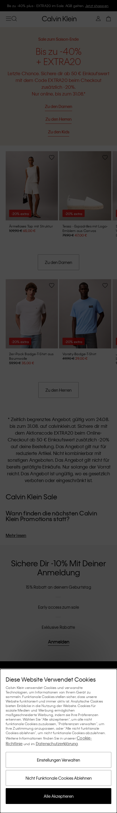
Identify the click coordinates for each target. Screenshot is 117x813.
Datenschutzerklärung (57, 743)
